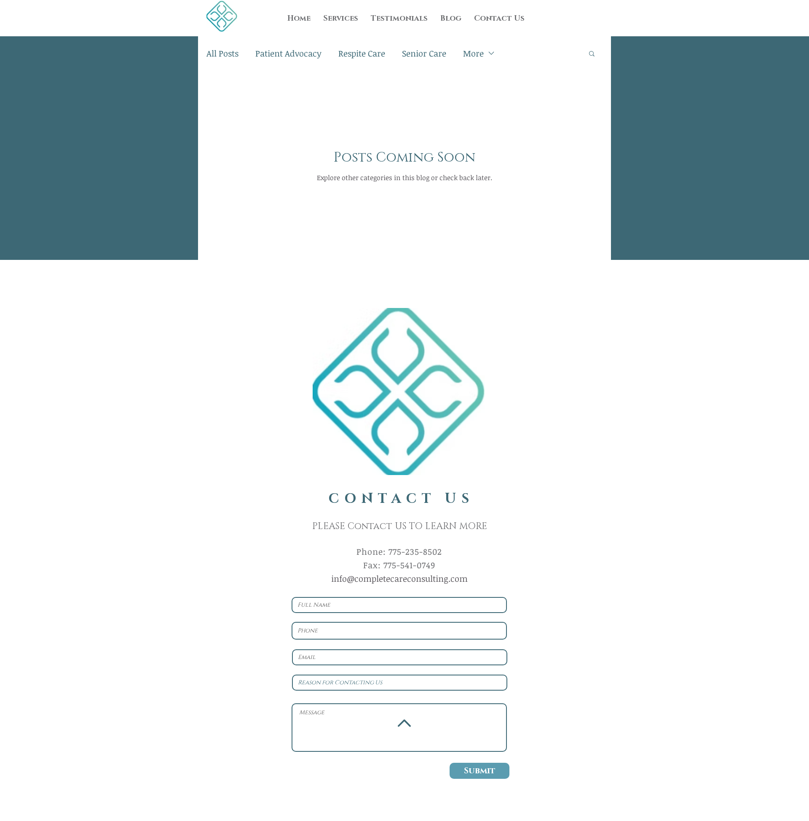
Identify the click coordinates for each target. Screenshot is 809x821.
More (473, 53)
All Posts (222, 53)
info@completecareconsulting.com (399, 578)
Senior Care (424, 53)
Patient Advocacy (288, 53)
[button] (592, 54)
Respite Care (361, 53)
